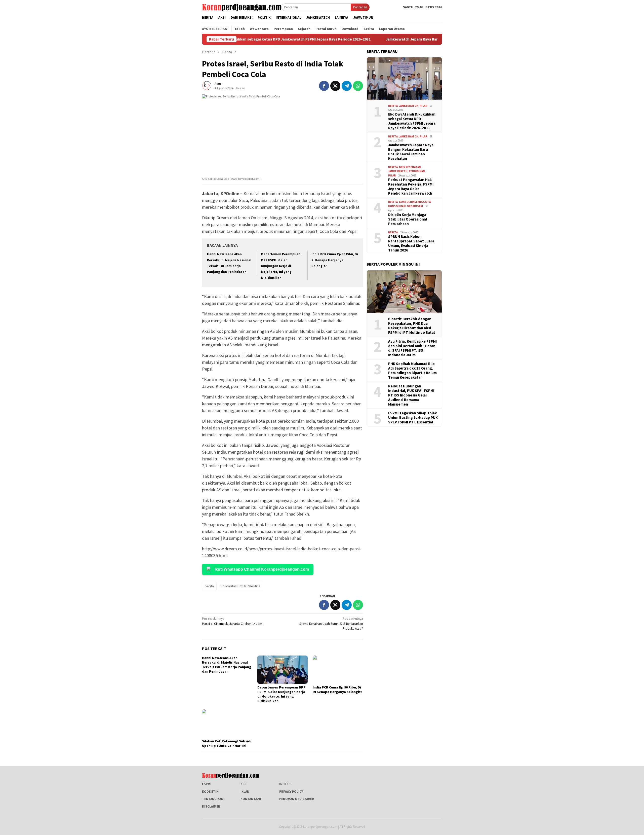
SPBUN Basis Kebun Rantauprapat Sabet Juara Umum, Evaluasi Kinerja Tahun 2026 (411, 243)
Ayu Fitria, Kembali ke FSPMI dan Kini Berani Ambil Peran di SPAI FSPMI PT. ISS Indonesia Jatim (412, 348)
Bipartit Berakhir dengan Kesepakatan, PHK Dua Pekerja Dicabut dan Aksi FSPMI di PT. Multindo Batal (411, 326)
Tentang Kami (213, 799)
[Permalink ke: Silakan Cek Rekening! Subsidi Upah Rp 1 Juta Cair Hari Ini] (227, 723)
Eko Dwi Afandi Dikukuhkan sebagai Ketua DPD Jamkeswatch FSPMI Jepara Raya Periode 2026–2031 (253, 39)
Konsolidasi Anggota (415, 202)
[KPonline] (241, 7)
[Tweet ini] (335, 86)
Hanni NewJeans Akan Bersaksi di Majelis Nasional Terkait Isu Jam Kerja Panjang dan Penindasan (226, 665)
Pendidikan (417, 171)
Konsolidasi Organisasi (405, 206)
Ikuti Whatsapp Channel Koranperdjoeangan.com (262, 569)
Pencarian (360, 7)
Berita (393, 105)
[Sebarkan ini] (324, 86)
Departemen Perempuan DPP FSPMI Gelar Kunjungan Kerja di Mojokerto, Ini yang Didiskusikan (280, 266)
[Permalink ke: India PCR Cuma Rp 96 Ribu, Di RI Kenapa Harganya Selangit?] (338, 670)
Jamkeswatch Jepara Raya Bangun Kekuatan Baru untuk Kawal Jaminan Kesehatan (425, 39)
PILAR (423, 105)
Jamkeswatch (408, 105)
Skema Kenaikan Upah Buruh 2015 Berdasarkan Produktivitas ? (331, 623)
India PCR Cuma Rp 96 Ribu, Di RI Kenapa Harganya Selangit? (334, 260)
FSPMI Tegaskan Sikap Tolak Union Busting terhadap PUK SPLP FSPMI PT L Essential (413, 417)
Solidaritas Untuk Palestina (240, 586)
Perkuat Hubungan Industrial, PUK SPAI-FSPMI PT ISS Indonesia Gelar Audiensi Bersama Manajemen (411, 395)
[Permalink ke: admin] (207, 85)
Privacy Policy (291, 791)
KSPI (244, 784)
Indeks (285, 784)
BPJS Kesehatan (410, 167)
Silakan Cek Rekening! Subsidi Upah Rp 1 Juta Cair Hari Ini (226, 743)
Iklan (244, 791)
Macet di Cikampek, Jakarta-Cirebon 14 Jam (232, 621)
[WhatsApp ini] (358, 86)
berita (209, 586)
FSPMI (206, 784)
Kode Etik (210, 791)
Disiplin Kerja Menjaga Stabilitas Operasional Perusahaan (407, 219)
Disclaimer (211, 806)
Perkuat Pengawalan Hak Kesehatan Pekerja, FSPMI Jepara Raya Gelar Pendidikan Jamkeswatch (410, 186)
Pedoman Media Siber (296, 799)
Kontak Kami (250, 799)
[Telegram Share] (347, 86)
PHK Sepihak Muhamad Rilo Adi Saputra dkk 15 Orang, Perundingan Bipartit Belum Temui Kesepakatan (412, 370)
